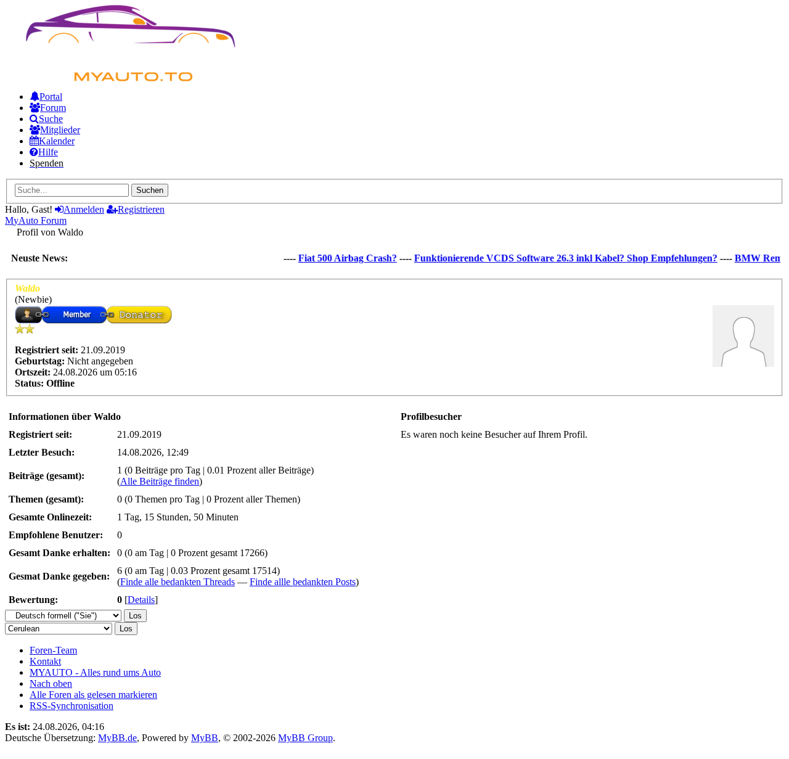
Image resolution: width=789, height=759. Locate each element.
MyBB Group (305, 737)
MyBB (204, 737)
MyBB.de (117, 737)
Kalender (57, 141)
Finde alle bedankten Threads (177, 581)
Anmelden (83, 209)
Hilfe (48, 152)
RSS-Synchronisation (71, 705)
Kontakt (45, 661)
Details (141, 599)
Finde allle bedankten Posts (303, 581)
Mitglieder (60, 130)
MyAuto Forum (36, 220)
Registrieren (141, 209)
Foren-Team (53, 650)
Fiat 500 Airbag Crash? (341, 258)
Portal (50, 96)
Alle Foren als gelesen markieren (93, 694)
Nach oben (51, 683)
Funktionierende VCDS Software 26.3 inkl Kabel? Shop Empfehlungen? (559, 258)
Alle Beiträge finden (159, 481)
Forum (53, 107)
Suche (51, 118)
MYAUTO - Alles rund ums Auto (95, 672)
